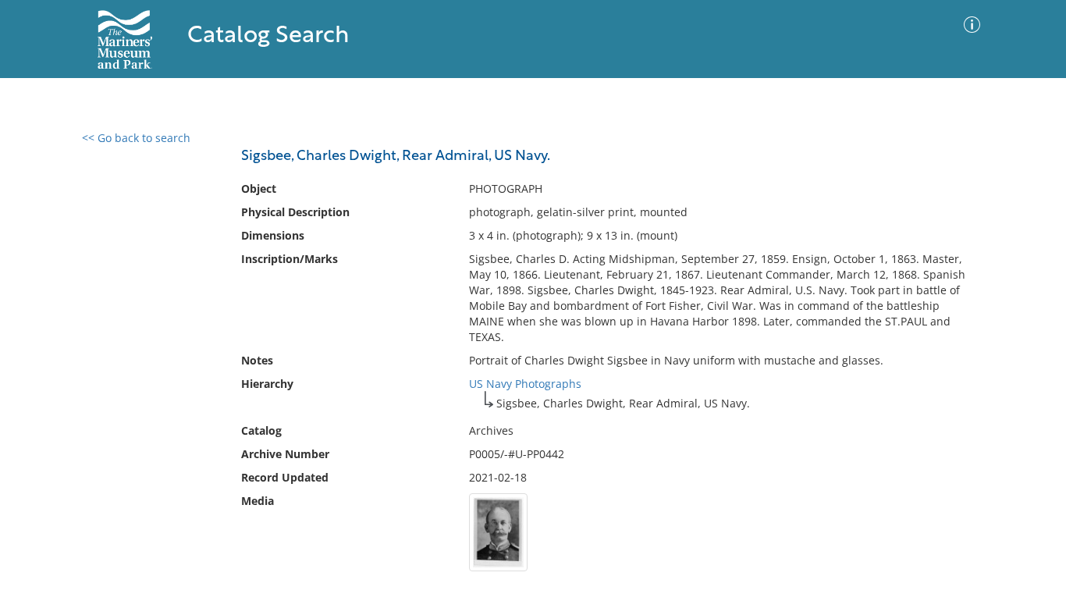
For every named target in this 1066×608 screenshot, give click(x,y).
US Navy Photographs (525, 383)
